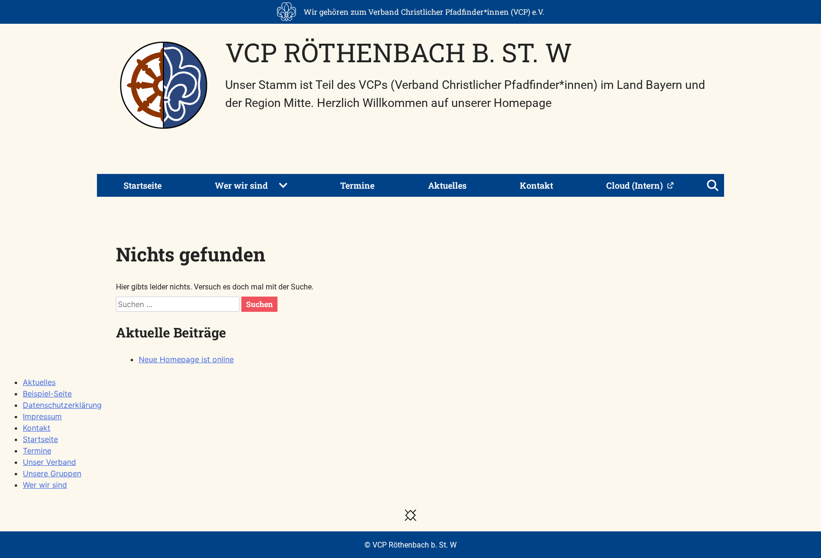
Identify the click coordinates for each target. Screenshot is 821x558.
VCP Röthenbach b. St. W (398, 52)
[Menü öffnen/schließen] (712, 185)
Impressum (42, 416)
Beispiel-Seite (47, 393)
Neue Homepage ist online (186, 359)
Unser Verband (49, 462)
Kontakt (536, 185)
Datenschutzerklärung (62, 405)
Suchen (259, 304)
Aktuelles (447, 185)
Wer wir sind (241, 185)
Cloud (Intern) (634, 185)
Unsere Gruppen (52, 473)
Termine (357, 185)
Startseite (143, 185)
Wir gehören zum (424, 12)
